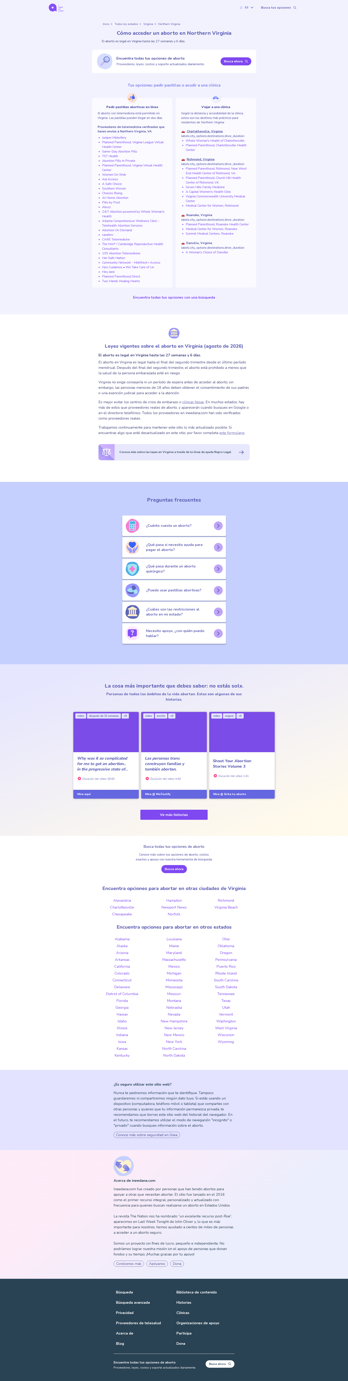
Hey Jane (108, 272)
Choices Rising (112, 193)
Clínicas (182, 1312)
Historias (183, 1302)
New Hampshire (174, 1021)
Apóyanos (157, 1263)
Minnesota (174, 980)
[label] (246, 7)
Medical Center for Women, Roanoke (211, 229)
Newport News (174, 907)
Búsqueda (124, 1292)
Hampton (174, 900)
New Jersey (174, 1028)
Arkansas (122, 959)
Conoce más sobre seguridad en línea (146, 1134)
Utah (226, 1007)
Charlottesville (122, 907)
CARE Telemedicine (116, 239)
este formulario (231, 432)
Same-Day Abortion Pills (119, 151)
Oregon (226, 952)
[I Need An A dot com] (56, 7)
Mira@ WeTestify (157, 794)
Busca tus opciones (276, 7)
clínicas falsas (193, 402)
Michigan (174, 973)
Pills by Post (111, 202)
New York (174, 1041)
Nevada (174, 1014)
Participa (184, 1333)
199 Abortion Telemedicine (121, 253)
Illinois (122, 1028)
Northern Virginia (169, 24)
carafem (107, 235)
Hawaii (122, 1014)
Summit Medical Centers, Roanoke (210, 233)
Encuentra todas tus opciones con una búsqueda (174, 297)
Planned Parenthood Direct (121, 276)
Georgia (122, 1007)
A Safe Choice (112, 184)
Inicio (106, 24)
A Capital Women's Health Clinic (208, 192)
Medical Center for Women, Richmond (212, 205)
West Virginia (226, 1028)
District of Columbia (122, 993)
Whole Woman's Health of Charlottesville (215, 140)
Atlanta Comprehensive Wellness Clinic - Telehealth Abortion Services (130, 223)
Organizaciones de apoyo (197, 1323)
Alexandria (122, 900)
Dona (177, 1263)
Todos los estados (126, 24)
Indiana (122, 1034)
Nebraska (174, 1007)
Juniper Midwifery (114, 137)
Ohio (226, 939)
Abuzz (106, 207)
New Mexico (174, 1034)
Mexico (174, 966)
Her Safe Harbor (113, 258)
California (122, 966)
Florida (122, 1000)
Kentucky (122, 1055)
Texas (226, 1000)
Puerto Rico (226, 966)
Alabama (122, 939)
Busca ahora (233, 61)
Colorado (122, 973)
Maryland (174, 952)
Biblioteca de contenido (196, 1292)
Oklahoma (226, 946)
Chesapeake (122, 914)
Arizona (122, 952)
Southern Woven (114, 188)
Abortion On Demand (117, 230)
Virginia (148, 24)
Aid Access (110, 179)
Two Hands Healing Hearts (121, 281)
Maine (174, 946)
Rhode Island (226, 973)
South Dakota (226, 987)
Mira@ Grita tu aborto (229, 794)
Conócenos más (128, 1263)
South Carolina (226, 980)
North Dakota (174, 1055)
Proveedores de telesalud (138, 1323)
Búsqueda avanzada (133, 1302)
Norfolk (174, 914)
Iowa (122, 1041)
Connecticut (122, 980)
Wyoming (226, 1041)
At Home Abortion (115, 198)
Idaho (122, 1021)
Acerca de (124, 1333)
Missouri (174, 993)
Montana (174, 1000)
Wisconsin (226, 1034)
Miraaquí (84, 794)
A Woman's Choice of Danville (207, 252)
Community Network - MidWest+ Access (131, 262)
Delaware (122, 987)
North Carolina (174, 1048)
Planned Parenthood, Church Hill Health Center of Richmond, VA (213, 180)
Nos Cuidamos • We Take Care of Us (128, 267)
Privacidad (125, 1312)
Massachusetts (174, 959)
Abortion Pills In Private (118, 161)
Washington (226, 1021)
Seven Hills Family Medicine (205, 187)
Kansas (122, 1048)
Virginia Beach (226, 907)
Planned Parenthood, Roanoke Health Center (217, 224)
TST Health (110, 156)
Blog (120, 1343)
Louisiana (174, 939)
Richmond (226, 900)
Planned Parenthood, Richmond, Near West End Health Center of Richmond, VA (216, 170)
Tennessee (226, 993)
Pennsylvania (226, 959)
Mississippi (174, 987)
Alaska (122, 946)
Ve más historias (174, 814)
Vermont (226, 1014)
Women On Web (114, 174)
